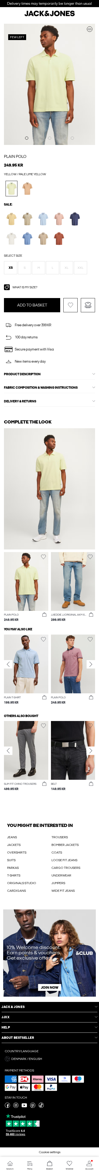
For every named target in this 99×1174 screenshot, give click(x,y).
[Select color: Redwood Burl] (59, 238)
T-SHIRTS (13, 875)
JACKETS (14, 845)
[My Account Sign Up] (49, 953)
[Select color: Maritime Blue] (75, 219)
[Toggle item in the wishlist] (70, 305)
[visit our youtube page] (24, 1107)
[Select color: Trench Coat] (43, 238)
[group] (26, 670)
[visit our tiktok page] (41, 1107)
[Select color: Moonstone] (11, 219)
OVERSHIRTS (16, 852)
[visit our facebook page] (7, 1107)
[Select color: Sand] (27, 188)
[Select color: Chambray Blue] (43, 219)
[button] (10, 267)
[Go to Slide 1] (26, 138)
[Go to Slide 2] (34, 138)
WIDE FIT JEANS (63, 891)
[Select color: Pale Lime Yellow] (11, 188)
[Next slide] (91, 664)
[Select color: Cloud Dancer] (11, 238)
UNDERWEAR (61, 875)
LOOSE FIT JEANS (64, 860)
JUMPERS (58, 883)
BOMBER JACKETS (65, 845)
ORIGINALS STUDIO (21, 883)
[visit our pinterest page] (32, 1107)
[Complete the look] (89, 29)
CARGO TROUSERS (65, 868)
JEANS (12, 837)
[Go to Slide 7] (72, 138)
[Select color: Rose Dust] (59, 219)
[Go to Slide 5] (57, 138)
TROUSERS (59, 837)
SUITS (11, 860)
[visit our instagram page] (15, 1107)
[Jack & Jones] (50, 15)
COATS (56, 852)
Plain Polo (15, 156)
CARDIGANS (16, 891)
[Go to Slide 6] (64, 138)
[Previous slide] (8, 664)
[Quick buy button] (44, 614)
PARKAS (13, 868)
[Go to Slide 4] (49, 138)
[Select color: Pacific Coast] (27, 238)
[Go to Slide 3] (42, 138)
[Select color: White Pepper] (27, 219)
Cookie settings (49, 1152)
